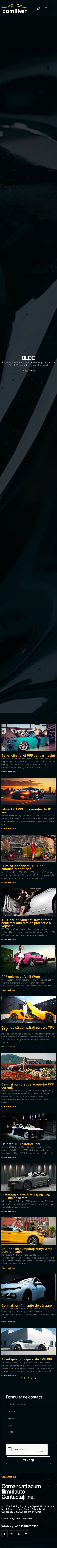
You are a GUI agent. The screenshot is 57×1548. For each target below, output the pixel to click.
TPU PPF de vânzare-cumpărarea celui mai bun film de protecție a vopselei (26, 923)
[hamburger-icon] (46, 8)
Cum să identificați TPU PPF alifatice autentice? (23, 867)
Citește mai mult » (8, 772)
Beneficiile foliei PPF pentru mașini (28, 755)
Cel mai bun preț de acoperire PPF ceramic (27, 1085)
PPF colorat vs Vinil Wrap (20, 977)
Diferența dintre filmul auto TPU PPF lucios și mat (25, 1196)
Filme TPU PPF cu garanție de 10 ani (26, 810)
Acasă (25, 370)
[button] (38, 8)
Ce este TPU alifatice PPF (21, 1144)
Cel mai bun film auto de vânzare (26, 1305)
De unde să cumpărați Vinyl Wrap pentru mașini (27, 1250)
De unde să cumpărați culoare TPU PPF (28, 1029)
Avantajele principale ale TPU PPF (27, 1359)
